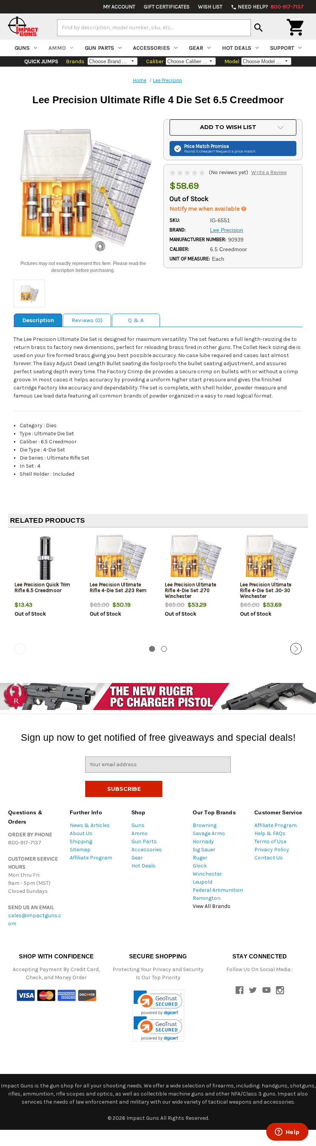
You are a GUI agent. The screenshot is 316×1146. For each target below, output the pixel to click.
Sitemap (80, 849)
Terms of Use (270, 841)
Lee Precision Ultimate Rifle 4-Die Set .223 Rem (118, 587)
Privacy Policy (271, 849)
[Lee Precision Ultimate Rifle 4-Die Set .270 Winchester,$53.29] (196, 559)
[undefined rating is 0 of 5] (188, 172)
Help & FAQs (270, 833)
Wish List (210, 6)
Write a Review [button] (269, 172)
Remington (206, 898)
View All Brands (211, 906)
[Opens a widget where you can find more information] (287, 1132)
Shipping (81, 841)
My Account (119, 6)
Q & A (136, 320)
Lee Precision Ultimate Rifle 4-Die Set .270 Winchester (191, 590)
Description (38, 320)
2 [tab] (164, 649)
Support (282, 47)
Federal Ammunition (218, 890)
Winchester (207, 874)
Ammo (57, 47)
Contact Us (268, 857)
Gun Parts (99, 47)
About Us (81, 833)
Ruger (200, 857)
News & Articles (90, 825)
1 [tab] (152, 649)
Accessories (151, 47)
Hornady (203, 841)
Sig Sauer (204, 849)
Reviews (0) (87, 320)
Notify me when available (205, 208)
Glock (200, 865)
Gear (196, 47)
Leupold (202, 882)
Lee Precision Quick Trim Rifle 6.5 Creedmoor (43, 587)
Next (296, 648)
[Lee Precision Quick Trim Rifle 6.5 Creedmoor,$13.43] (46, 559)
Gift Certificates (167, 6)
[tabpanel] (45, 588)
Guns (22, 47)
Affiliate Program (91, 857)
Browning (205, 825)
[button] (158, 1003)
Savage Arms (209, 833)
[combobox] (154, 27)
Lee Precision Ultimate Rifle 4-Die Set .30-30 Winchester (266, 590)
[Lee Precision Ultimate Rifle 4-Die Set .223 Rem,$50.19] (121, 559)
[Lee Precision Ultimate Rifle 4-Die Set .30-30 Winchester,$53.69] (271, 559)
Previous (20, 648)
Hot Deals (236, 47)
